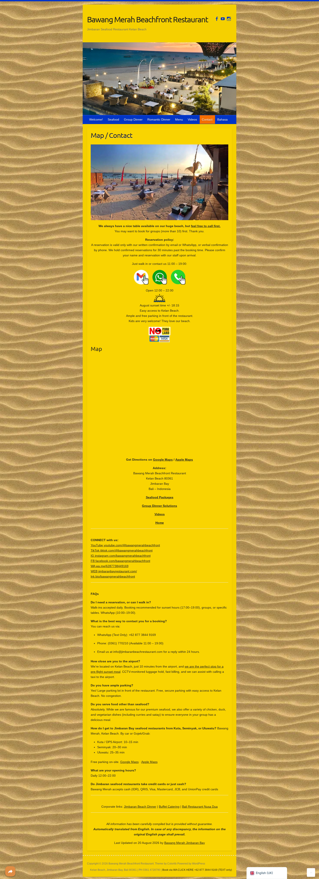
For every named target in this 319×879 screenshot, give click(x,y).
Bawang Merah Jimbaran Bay (184, 843)
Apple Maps (184, 459)
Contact (207, 119)
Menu (179, 119)
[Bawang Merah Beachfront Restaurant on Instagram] (229, 18)
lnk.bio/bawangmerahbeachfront (113, 576)
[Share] (10, 871)
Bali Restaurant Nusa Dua (200, 806)
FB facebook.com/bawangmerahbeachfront (120, 561)
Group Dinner (133, 119)
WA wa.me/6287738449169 (109, 566)
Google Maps (163, 459)
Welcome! (96, 119)
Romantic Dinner (158, 119)
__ (150, 272)
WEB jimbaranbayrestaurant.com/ (114, 571)
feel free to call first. (205, 226)
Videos (192, 119)
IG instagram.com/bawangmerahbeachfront (121, 555)
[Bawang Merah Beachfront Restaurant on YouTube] (223, 18)
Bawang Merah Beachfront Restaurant (147, 19)
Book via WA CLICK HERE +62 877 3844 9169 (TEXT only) (197, 869)
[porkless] (159, 329)
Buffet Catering (169, 806)
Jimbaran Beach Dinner (140, 806)
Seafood (113, 119)
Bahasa (222, 119)
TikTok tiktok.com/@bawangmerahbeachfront (122, 550)
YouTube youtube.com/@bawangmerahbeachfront (125, 545)
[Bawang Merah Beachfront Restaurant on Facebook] (217, 18)
